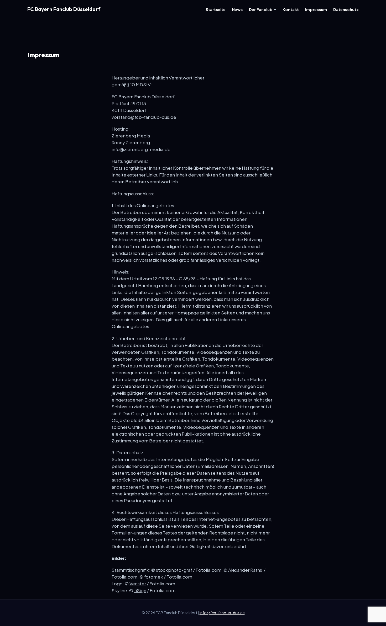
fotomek (153, 577)
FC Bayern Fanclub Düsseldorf (63, 9)
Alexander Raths (245, 570)
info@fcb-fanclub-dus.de (222, 612)
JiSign (140, 590)
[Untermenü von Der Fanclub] (275, 9)
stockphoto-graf (174, 570)
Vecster (137, 583)
